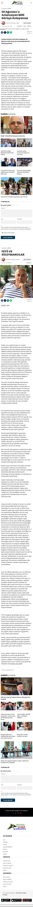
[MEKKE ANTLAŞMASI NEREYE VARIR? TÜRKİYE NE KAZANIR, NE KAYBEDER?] (16, 750)
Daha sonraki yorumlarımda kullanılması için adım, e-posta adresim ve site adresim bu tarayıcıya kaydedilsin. (16, 228)
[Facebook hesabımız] (13, 813)
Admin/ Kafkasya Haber (12, 23)
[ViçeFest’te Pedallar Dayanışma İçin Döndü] (16, 186)
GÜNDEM (19, 26)
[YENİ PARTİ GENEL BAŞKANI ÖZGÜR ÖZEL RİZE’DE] (8, 143)
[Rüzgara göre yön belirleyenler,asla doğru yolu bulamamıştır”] (8, 727)
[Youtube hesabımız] (21, 813)
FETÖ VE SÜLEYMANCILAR (7, 670)
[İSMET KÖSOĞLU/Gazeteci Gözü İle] (16, 125)
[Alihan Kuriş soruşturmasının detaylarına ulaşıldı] (16, 686)
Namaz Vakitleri (7, 863)
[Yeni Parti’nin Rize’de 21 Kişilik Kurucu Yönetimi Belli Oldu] (8, 163)
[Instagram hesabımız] (18, 813)
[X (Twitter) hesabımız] (15, 813)
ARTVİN (5, 849)
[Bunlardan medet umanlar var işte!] (24, 727)
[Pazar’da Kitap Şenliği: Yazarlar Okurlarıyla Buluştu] (24, 163)
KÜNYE (4, 870)
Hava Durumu (6, 861)
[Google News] (29, 33)
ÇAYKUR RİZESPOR (7, 847)
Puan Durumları (7, 868)
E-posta (19, 219)
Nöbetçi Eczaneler (8, 865)
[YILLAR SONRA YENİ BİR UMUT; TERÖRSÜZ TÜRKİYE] (24, 707)
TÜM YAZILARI (27, 23)
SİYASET (29, 26)
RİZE (24, 26)
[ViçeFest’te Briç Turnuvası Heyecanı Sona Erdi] (24, 143)
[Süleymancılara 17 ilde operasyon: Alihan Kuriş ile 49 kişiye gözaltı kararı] (8, 707)
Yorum (3, 208)
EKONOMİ (5, 851)
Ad (2, 219)
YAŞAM (5, 854)
